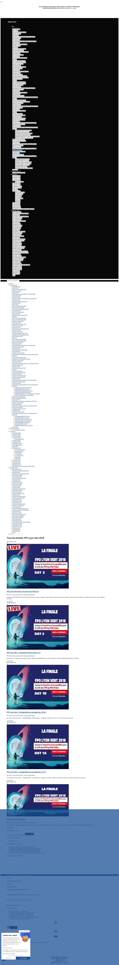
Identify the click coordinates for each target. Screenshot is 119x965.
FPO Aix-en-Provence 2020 (19, 118)
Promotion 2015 (16, 206)
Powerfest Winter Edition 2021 (20, 251)
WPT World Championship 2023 (20, 71)
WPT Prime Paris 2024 (18, 55)
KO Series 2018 (16, 274)
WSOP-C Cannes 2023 (17, 85)
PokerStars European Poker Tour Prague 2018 (24, 148)
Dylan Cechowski (19, 182)
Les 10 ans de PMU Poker (18, 115)
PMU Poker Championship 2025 (20, 216)
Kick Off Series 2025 (17, 218)
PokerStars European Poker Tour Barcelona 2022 (25, 97)
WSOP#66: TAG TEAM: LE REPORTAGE (19, 918)
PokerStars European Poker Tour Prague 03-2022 (25, 106)
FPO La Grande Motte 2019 (19, 141)
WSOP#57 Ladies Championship (23, 162)
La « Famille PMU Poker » (18, 173)
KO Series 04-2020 (17, 263)
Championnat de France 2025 (19, 44)
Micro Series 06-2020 (17, 260)
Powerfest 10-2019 (17, 268)
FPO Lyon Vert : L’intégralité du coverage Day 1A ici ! (26, 772)
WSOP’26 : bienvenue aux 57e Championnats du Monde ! (24, 853)
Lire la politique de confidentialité (9, 953)
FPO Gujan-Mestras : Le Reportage (18, 847)
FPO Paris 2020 (16, 121)
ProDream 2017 (16, 203)
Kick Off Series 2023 (17, 233)
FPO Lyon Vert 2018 (17, 150)
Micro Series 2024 (16, 227)
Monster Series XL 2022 (18, 241)
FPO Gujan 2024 (16, 53)
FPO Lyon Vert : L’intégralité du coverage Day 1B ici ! (26, 712)
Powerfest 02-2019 (17, 269)
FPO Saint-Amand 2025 (18, 50)
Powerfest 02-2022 (17, 244)
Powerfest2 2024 (16, 224)
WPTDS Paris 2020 (17, 117)
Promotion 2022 (16, 183)
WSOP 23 (14, 80)
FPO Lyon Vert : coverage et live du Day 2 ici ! (24, 652)
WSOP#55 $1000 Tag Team (22, 160)
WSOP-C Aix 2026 (16, 34)
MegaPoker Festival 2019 (18, 124)
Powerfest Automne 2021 (18, 247)
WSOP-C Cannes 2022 (17, 103)
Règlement (18, 201)
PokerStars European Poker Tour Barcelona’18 (24, 156)
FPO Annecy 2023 (16, 86)
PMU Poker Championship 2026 (20, 213)
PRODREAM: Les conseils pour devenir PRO (23, 209)
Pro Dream (14, 174)
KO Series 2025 (16, 222)
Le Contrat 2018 (19, 198)
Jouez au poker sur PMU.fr (13, 905)
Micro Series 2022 (16, 242)
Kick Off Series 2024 (17, 225)
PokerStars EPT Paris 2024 (19, 67)
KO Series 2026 (16, 215)
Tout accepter (23, 958)
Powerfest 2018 (16, 272)
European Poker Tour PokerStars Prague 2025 (24, 41)
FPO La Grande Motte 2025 (19, 49)
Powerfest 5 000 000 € (18, 259)
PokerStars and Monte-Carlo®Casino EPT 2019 (24, 144)
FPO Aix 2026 (15, 35)
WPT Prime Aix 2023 (17, 79)
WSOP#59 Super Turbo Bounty (23, 163)
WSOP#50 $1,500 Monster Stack (23, 130)
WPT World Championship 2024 (20, 52)
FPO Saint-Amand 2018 (18, 154)
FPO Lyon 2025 (16, 43)
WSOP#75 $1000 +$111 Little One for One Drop (27, 136)
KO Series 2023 (16, 237)
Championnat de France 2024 (19, 58)
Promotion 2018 (16, 191)
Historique (17, 200)
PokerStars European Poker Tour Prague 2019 (24, 123)
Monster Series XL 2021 (18, 248)
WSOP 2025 (15, 47)
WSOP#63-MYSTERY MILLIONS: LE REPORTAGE (22, 851)
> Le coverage (38, 875)
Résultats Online (15, 210)
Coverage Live (15, 28)
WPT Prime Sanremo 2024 (19, 61)
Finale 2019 (15, 189)
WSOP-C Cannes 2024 (17, 64)
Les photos (15, 170)
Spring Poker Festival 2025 (19, 221)
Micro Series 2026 (16, 212)
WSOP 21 (14, 112)
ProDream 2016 (16, 204)
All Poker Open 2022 (17, 108)
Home (12, 26)
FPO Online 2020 (16, 262)
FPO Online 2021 (16, 254)
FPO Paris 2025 (16, 40)
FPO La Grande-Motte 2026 (19, 32)
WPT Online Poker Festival (19, 257)
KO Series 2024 (16, 230)
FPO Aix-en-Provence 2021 (19, 111)
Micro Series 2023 (16, 234)
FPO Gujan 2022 (16, 94)
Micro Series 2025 (16, 219)
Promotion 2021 (16, 185)
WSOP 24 (14, 59)
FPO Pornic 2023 (16, 73)
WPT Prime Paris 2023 (18, 89)
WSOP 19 (14, 129)
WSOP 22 (14, 99)
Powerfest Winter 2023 (18, 236)
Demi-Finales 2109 (17, 188)
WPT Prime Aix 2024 (17, 68)
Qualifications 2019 (17, 186)
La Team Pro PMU (16, 171)
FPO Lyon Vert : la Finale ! (16, 819)
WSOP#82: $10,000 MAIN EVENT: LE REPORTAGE (22, 848)
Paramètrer (8, 958)
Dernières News (19, 194)
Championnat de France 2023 (19, 76)
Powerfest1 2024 (16, 228)
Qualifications (18, 195)
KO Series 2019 (16, 271)
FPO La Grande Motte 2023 (19, 83)
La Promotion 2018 (20, 192)
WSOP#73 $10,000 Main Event (23, 135)
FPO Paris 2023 (16, 91)
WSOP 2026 (15, 31)
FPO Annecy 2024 (16, 65)
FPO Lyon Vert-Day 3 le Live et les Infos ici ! (23, 591)
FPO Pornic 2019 (16, 126)
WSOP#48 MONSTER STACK (22, 159)
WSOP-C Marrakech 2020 (18, 120)
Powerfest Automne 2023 (18, 231)
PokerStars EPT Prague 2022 (19, 93)
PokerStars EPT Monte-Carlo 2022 (21, 102)
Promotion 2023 (16, 180)
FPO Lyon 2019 (16, 142)
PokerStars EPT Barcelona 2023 (20, 77)
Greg (10, 594)
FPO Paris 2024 (16, 70)
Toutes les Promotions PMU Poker (16, 835)
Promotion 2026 (16, 176)
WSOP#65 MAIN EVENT (21, 167)
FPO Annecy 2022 (16, 105)
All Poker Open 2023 (17, 74)
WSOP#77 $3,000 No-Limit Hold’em (24, 138)
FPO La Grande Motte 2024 (19, 62)
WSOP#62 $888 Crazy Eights (22, 165)
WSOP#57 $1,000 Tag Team (22, 132)
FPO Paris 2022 (16, 109)
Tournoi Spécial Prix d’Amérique (20, 253)
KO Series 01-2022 (17, 245)
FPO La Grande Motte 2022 (19, 100)
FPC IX (13, 275)
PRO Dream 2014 (16, 207)
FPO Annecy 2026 (16, 38)
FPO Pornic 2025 (16, 46)
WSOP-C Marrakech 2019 (18, 139)
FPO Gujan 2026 (16, 29)
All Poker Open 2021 (17, 114)
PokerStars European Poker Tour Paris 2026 (23, 37)
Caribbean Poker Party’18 (18, 151)
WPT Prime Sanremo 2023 (19, 82)
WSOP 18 (14, 157)
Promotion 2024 (16, 179)
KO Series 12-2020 (17, 256)
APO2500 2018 (16, 153)
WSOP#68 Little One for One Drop (24, 168)
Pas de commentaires (29, 594)
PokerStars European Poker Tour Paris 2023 (23, 88)
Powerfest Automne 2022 (18, 239)
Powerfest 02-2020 (17, 266)
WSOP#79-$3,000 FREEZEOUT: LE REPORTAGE (21, 850)
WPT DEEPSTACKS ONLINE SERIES (21, 265)
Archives (9, 881)
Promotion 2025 (16, 177)
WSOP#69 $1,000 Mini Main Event (24, 133)
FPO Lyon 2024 (16, 56)
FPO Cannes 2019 (16, 147)
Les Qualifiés (18, 197)
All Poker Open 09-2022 (18, 96)
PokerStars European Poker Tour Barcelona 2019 (25, 127)
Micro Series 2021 (16, 250)
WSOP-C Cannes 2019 (17, 145)
